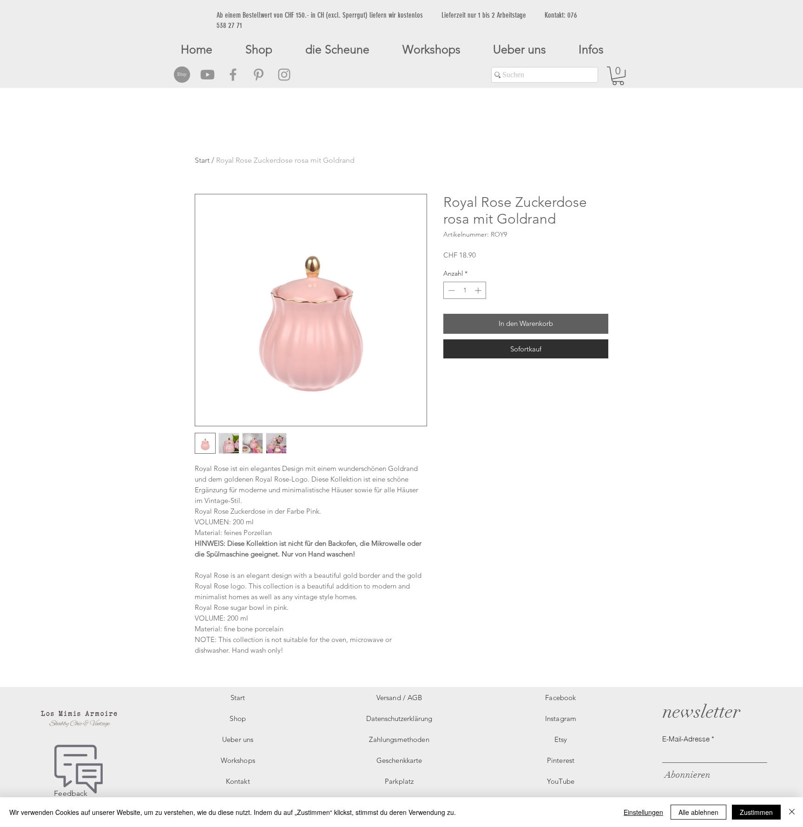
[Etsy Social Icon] (182, 74)
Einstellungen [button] (643, 812)
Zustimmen (756, 812)
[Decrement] (450, 290)
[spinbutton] (464, 290)
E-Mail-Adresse (686, 738)
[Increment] (479, 290)
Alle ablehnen (698, 812)
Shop (238, 718)
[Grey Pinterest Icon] (258, 74)
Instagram (560, 718)
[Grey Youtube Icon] (207, 74)
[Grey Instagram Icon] (284, 74)
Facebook (560, 697)
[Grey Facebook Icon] (233, 74)
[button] (618, 75)
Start (202, 160)
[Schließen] (791, 812)
